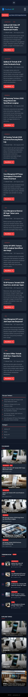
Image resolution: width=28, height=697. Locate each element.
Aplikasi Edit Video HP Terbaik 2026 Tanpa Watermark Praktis (13, 400)
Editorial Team (8, 32)
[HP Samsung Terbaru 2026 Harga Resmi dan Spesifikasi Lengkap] (14, 506)
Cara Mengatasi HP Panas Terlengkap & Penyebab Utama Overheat (14, 418)
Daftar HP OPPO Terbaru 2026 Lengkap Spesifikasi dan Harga (13, 248)
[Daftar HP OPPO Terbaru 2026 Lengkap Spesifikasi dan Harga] (14, 595)
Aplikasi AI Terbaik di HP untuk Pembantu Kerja (12, 405)
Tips (5, 437)
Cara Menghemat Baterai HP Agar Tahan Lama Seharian (13, 213)
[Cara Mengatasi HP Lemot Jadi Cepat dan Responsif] (14, 574)
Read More (8, 50)
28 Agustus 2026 (7, 471)
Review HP (7, 434)
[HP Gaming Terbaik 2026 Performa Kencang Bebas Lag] (14, 531)
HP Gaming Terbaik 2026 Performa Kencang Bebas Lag (13, 414)
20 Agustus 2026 (8, 546)
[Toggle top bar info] (14, 2)
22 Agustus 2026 (7, 521)
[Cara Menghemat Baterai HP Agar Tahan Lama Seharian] (14, 605)
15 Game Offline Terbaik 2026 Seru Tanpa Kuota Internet (12, 356)
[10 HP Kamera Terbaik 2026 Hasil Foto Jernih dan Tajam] (14, 584)
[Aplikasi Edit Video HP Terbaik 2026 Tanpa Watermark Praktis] (14, 457)
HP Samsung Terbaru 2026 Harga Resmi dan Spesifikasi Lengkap (14, 409)
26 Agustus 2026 (7, 496)
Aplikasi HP (7, 429)
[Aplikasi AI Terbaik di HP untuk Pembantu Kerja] (14, 481)
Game (5, 432)
